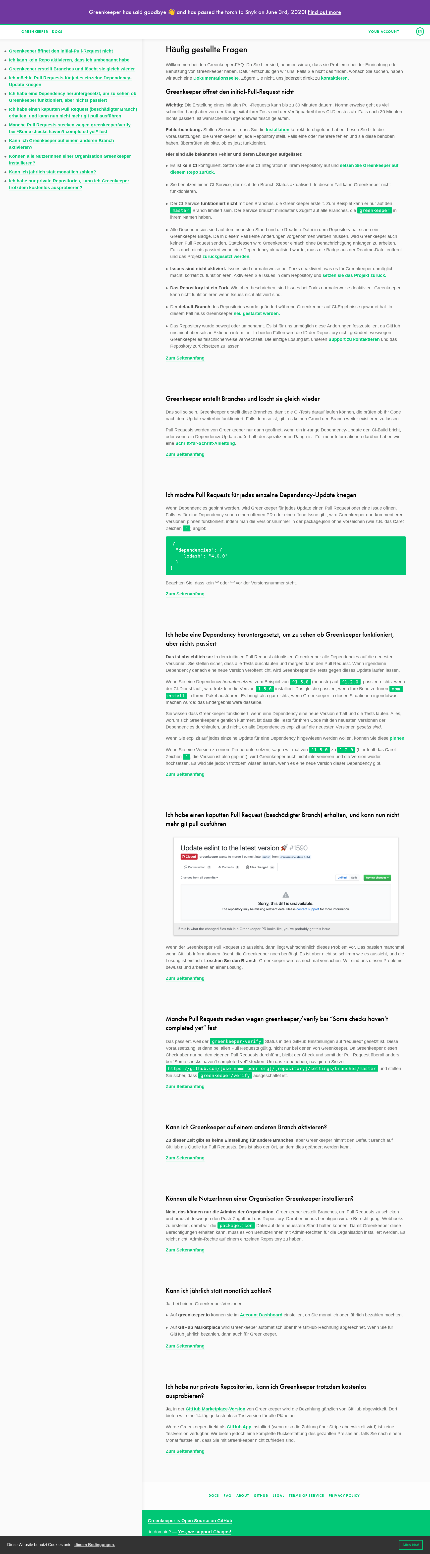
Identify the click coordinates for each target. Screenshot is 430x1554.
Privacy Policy (344, 1495)
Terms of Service (306, 1495)
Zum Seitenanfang (185, 358)
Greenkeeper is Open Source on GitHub (190, 1520)
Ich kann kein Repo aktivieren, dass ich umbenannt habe (69, 59)
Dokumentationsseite (216, 78)
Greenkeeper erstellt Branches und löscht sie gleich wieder (72, 68)
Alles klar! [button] (410, 1545)
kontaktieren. (335, 78)
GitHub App (239, 1426)
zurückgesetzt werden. (227, 256)
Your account (384, 31)
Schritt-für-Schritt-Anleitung (205, 443)
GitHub (261, 1495)
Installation (277, 129)
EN (420, 31)
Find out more (324, 12)
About (242, 1495)
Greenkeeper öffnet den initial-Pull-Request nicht (61, 51)
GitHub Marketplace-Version (215, 1408)
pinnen (397, 738)
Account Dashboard (261, 1314)
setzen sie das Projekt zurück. (354, 275)
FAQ (227, 1495)
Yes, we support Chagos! (204, 1531)
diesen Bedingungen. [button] (94, 1545)
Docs (57, 31)
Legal (278, 1495)
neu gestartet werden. (257, 313)
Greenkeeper (34, 31)
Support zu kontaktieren (354, 339)
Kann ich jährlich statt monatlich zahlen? (52, 171)
